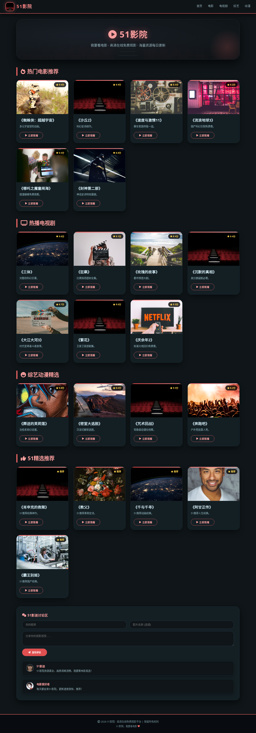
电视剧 (223, 6)
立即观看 (33, 135)
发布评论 (36, 652)
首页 (199, 6)
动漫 (247, 6)
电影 (211, 6)
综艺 (236, 6)
